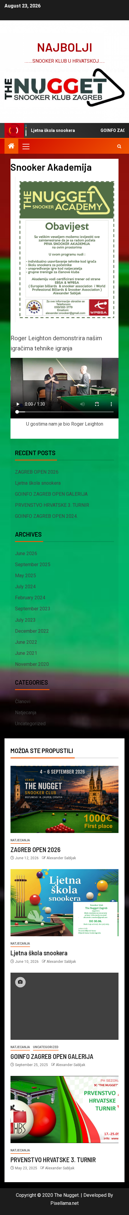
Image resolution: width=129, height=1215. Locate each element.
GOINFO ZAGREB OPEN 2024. (46, 516)
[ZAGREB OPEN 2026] (64, 799)
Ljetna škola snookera (44, 130)
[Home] (11, 146)
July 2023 (25, 620)
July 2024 (25, 586)
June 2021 (26, 653)
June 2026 (26, 553)
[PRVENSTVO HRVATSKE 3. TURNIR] (64, 1109)
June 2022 (26, 642)
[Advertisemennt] (64, 87)
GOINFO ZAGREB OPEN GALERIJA (51, 494)
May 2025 (25, 575)
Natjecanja (25, 712)
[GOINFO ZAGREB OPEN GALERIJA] (64, 1006)
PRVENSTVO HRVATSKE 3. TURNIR (52, 505)
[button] (26, 146)
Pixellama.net (64, 1203)
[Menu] (26, 146)
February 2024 (30, 597)
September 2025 (32, 564)
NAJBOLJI (64, 47)
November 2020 (32, 664)
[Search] (119, 146)
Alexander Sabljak (61, 858)
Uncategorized (30, 723)
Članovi (22, 701)
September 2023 (32, 609)
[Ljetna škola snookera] (64, 902)
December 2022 (32, 631)
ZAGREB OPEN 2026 (36, 472)
